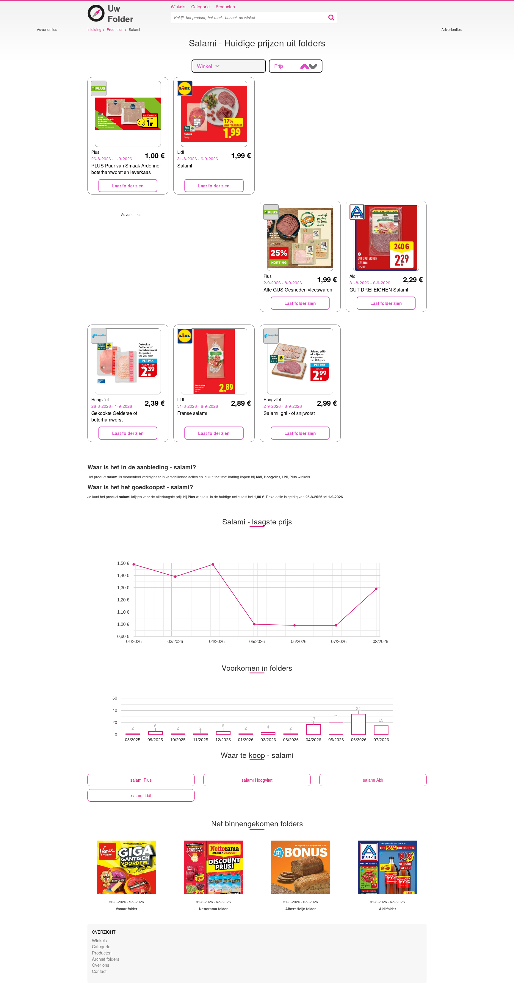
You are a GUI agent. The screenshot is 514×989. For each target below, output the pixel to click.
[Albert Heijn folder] (300, 867)
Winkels (178, 7)
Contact (99, 971)
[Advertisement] (55, 121)
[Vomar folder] (126, 867)
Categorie (200, 7)
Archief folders (105, 959)
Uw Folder (120, 13)
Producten (225, 7)
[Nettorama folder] (213, 867)
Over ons (100, 965)
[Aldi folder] (387, 867)
